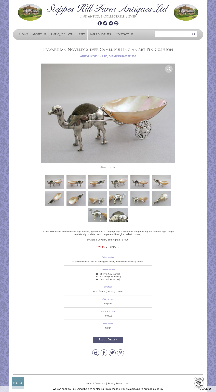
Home (23, 34)
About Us (39, 34)
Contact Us (124, 34)
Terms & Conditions (95, 383)
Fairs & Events (100, 34)
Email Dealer (108, 339)
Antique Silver (62, 34)
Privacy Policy (115, 383)
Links (81, 34)
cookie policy (155, 388)
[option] (108, 113)
